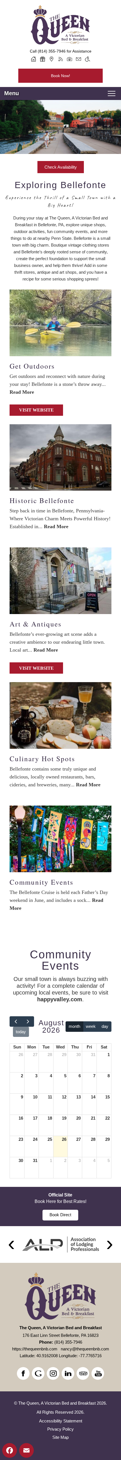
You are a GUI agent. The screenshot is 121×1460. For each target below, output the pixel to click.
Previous (11, 1244)
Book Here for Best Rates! (60, 1201)
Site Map (60, 1437)
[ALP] (60, 1244)
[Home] (33, 59)
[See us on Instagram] (53, 1373)
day (105, 1026)
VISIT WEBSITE (36, 410)
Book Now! (60, 75)
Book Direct (60, 1214)
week (91, 1026)
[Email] (78, 59)
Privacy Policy (60, 1429)
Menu (11, 93)
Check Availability (60, 167)
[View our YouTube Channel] (97, 1373)
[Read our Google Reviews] (38, 1373)
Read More (22, 392)
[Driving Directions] (51, 59)
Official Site (60, 1195)
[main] (60, 696)
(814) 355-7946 (52, 51)
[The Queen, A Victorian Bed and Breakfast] (60, 45)
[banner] (60, 1206)
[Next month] (28, 1021)
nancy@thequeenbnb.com (85, 1348)
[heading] (60, 194)
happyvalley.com (59, 999)
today (21, 1031)
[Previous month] (16, 1021)
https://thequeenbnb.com (34, 1348)
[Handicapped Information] (87, 59)
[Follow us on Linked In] (68, 1373)
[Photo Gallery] (69, 59)
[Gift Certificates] (42, 59)
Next (110, 1244)
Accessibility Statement (60, 1420)
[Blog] (60, 59)
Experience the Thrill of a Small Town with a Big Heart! (60, 201)
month (74, 1026)
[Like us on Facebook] (23, 1373)
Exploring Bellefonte (60, 185)
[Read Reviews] (83, 1373)
